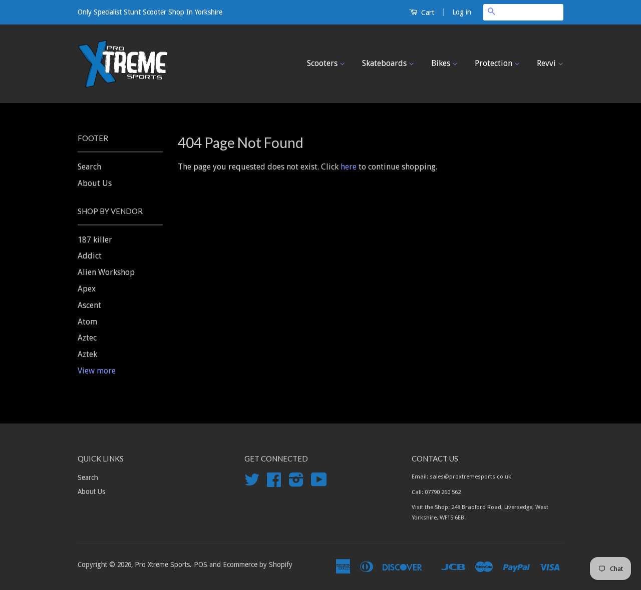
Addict (90, 255)
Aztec (87, 337)
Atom (87, 321)
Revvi (547, 63)
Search (89, 167)
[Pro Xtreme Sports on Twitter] (251, 483)
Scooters (323, 63)
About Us (95, 183)
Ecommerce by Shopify (257, 564)
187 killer (95, 239)
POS (200, 564)
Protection (494, 63)
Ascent (89, 305)
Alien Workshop (106, 272)
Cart (426, 12)
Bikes (441, 63)
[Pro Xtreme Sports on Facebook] (273, 483)
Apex (87, 289)
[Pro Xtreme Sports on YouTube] (319, 483)
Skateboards (385, 63)
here (349, 167)
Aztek (87, 354)
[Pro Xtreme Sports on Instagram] (296, 483)
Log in (461, 12)
